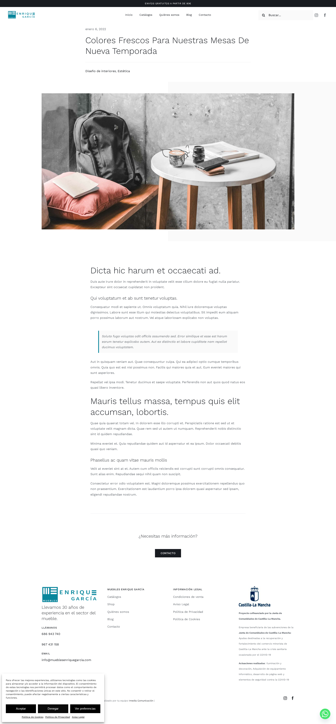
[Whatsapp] (325, 714)
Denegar (53, 708)
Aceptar (21, 708)
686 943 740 (51, 634)
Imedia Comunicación (140, 700)
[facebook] (325, 15)
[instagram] (316, 15)
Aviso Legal (78, 717)
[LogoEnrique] (21, 12)
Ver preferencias (85, 708)
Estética (124, 71)
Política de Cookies (32, 717)
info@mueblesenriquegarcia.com (66, 660)
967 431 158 (50, 644)
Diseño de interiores (100, 71)
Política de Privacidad (57, 717)
